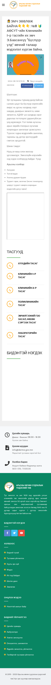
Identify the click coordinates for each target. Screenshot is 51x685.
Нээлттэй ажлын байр (16, 606)
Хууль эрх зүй (13, 564)
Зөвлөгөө (11, 586)
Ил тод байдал (13, 575)
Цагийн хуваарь (14, 626)
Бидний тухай (13, 552)
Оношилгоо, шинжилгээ (17, 643)
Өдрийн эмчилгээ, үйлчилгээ (19, 649)
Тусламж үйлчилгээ (15, 558)
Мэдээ (9, 569)
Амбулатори (12, 632)
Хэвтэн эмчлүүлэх (15, 637)
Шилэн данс (12, 581)
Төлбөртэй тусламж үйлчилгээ (20, 654)
